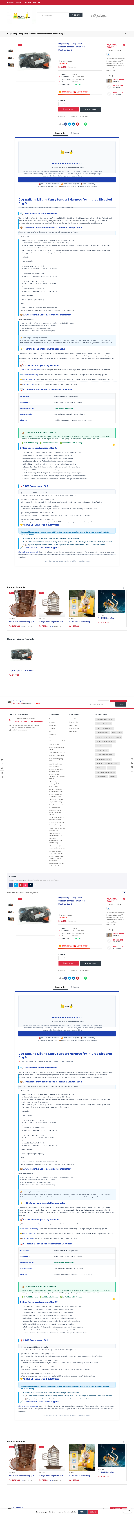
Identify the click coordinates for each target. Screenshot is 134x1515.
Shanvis (74, 74)
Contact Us (52, 734)
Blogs (50, 738)
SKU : (62, 82)
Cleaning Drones (102, 750)
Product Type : (66, 79)
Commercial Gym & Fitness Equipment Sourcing (55, 812)
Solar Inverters (101, 776)
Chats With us (96, 13)
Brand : (63, 74)
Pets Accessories (78, 77)
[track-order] (39, 2)
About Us (52, 722)
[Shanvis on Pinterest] (2, 768)
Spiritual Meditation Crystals (106, 772)
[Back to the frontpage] (126, 34)
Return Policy (73, 731)
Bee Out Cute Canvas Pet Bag (79, 622)
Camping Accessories (104, 746)
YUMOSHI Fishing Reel (106, 618)
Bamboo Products (102, 732)
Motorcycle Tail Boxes (103, 759)
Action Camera (117, 732)
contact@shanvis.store (19, 730)
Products (52, 728)
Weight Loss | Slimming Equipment (107, 763)
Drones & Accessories (104, 724)
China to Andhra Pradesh (57, 741)
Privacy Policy (73, 719)
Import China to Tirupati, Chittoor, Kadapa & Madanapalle (56, 858)
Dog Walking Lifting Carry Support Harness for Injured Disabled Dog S (22, 670)
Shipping (75, 133)
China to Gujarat (54, 744)
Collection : (65, 77)
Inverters (112, 768)
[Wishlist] (132, 767)
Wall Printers (101, 768)
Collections (52, 725)
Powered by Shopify (31, 893)
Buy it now (92, 109)
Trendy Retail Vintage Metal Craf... (51, 622)
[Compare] (132, 771)
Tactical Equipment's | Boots (106, 741)
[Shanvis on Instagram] (2, 773)
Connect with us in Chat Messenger (28, 721)
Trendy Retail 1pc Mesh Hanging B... (22, 622)
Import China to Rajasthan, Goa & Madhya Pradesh (57, 776)
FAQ (50, 731)
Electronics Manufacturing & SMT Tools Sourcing (55, 841)
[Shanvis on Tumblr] (2, 777)
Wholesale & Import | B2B (56, 755)
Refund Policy (73, 725)
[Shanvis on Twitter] (2, 760)
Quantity (61, 100)
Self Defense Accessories (105, 719)
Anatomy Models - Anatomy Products (109, 737)
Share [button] (62, 124)
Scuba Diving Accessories (105, 754)
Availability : (65, 84)
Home (50, 719)
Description (60, 133)
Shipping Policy (73, 722)
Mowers (112, 776)
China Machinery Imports (57, 752)
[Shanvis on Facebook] (2, 764)
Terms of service (74, 728)
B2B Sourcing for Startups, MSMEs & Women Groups (55, 784)
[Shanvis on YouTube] (35, 885)
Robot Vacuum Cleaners (104, 728)
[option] (11, 51)
